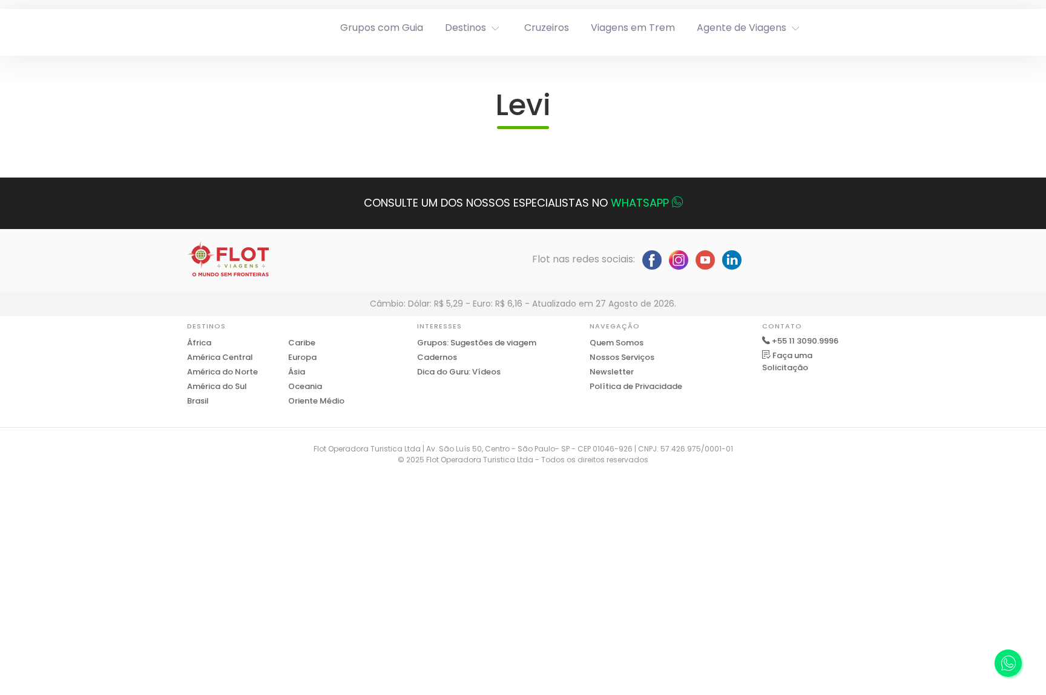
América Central (220, 357)
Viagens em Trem (633, 28)
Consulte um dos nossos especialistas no (516, 202)
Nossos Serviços (622, 357)
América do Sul (217, 386)
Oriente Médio (316, 401)
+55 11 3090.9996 (805, 341)
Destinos (465, 28)
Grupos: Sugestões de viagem (476, 342)
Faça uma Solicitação (787, 361)
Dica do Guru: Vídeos (459, 371)
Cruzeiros (546, 28)
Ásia (296, 371)
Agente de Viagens (741, 28)
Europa (302, 357)
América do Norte (222, 371)
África (199, 342)
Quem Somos (616, 342)
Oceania (305, 386)
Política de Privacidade (636, 386)
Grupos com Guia (381, 28)
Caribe (301, 342)
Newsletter (612, 371)
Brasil (198, 401)
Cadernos (437, 357)
